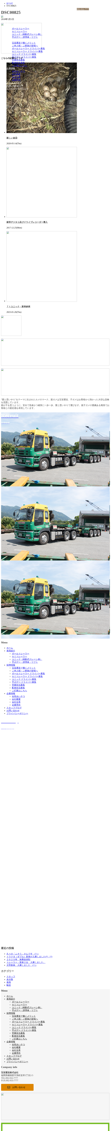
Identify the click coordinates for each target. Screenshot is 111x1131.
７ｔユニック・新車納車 (18, 306)
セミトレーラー (19, 31)
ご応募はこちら (19, 65)
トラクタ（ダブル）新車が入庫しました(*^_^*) (29, 956)
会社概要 (16, 74)
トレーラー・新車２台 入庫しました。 (25, 962)
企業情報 (10, 68)
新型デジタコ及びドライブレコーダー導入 (27, 222)
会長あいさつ (18, 71)
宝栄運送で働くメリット (24, 43)
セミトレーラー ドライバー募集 (27, 51)
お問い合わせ (12, 85)
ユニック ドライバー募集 (24, 54)
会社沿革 (16, 77)
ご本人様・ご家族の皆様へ (25, 45)
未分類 (9, 979)
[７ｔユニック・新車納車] (41, 301)
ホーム (9, 23)
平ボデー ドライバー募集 (24, 57)
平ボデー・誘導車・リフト (25, 37)
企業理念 (16, 80)
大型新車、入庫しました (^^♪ (21, 965)
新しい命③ (11, 138)
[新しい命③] (41, 132)
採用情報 (10, 40)
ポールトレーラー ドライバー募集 (28, 48)
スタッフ (10, 976)
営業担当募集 (18, 60)
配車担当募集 (18, 63)
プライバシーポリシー (17, 88)
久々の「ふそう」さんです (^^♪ (22, 954)
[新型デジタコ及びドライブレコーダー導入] (41, 217)
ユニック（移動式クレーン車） (27, 34)
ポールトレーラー (20, 28)
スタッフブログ (14, 83)
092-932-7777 (83, 9)
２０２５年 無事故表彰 (18, 959)
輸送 (8, 985)
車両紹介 (10, 26)
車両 (8, 982)
